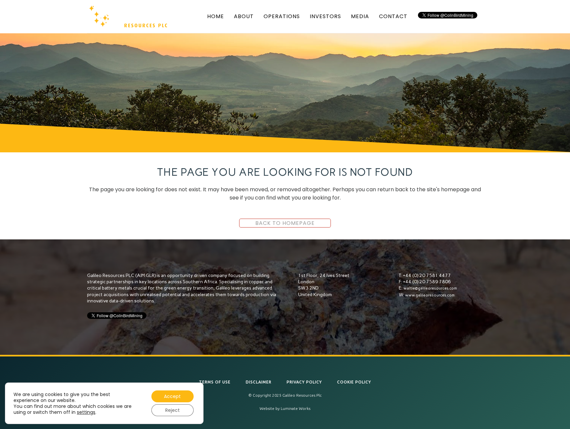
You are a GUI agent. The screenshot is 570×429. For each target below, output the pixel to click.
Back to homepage (285, 223)
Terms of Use (215, 382)
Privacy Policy (304, 382)
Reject (172, 410)
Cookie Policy (354, 382)
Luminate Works (295, 408)
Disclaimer (258, 382)
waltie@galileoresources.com (430, 288)
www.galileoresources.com (430, 295)
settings (86, 412)
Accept (172, 396)
